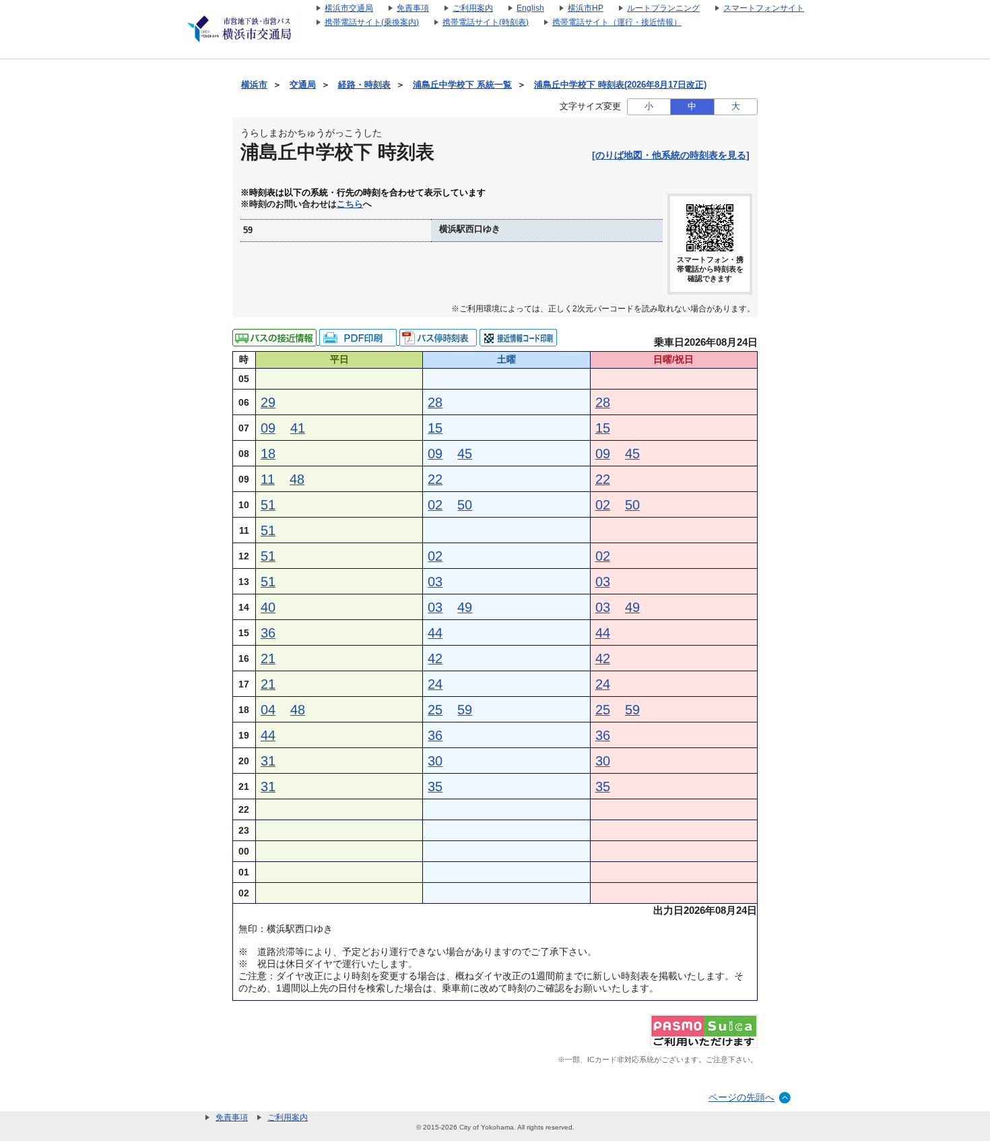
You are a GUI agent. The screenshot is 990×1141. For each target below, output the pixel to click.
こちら (350, 204)
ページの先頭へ (741, 1097)
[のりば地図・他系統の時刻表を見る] (671, 155)
